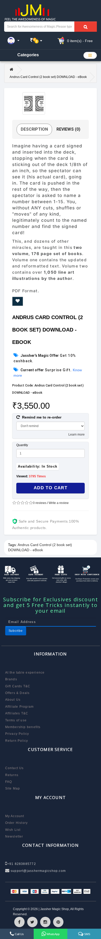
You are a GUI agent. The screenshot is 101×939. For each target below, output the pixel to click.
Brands (11, 679)
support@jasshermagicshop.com (38, 871)
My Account (14, 816)
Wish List (13, 830)
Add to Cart (50, 487)
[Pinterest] (58, 922)
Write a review (59, 503)
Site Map (12, 788)
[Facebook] (19, 922)
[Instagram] (45, 922)
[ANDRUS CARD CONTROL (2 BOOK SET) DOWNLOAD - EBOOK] (34, 103)
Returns (12, 775)
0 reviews (39, 503)
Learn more (76, 434)
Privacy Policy (17, 734)
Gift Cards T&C (18, 686)
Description (34, 129)
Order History (16, 823)
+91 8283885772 (21, 864)
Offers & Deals (17, 693)
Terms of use (16, 720)
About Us (13, 699)
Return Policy (16, 741)
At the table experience (25, 672)
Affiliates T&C (16, 713)
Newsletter (14, 836)
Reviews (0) (68, 129)
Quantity (22, 445)
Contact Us (14, 768)
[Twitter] (32, 922)
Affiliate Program (19, 706)
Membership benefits (23, 727)
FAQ (8, 782)
